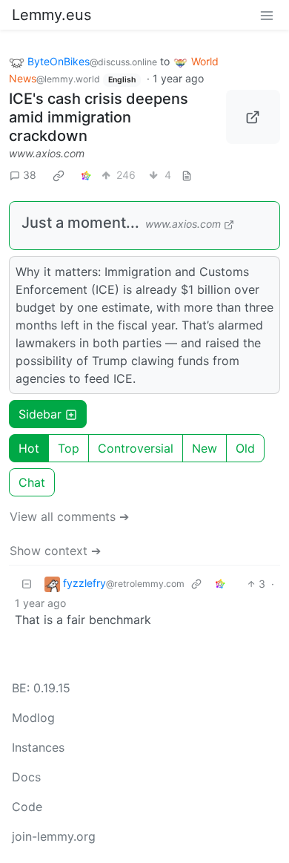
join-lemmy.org (54, 836)
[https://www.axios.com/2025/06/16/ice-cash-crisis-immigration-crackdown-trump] (253, 117)
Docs (26, 777)
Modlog (33, 717)
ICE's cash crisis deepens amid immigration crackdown (98, 117)
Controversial (135, 448)
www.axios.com (46, 153)
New (204, 448)
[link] (58, 175)
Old (245, 448)
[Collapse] (27, 583)
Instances (38, 747)
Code (27, 806)
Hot (29, 448)
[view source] (187, 174)
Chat (32, 482)
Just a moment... (80, 223)
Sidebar (40, 414)
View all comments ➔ (69, 516)
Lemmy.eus (51, 15)
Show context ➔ (55, 550)
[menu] (266, 15)
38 (29, 174)
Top (68, 448)
